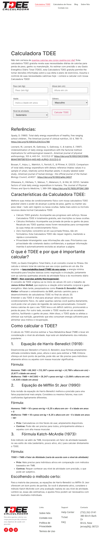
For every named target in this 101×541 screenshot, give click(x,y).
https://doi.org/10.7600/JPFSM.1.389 (70, 188)
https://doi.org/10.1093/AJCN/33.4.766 (30, 141)
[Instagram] (16, 530)
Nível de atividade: (21, 111)
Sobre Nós (85, 4)
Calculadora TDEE (42, 4)
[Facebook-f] (6, 530)
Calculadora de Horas (62, 4)
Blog (76, 4)
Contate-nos (63, 8)
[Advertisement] (50, 30)
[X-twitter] (11, 530)
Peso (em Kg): (19, 86)
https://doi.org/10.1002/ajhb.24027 (54, 177)
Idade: (16, 99)
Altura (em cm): (59, 86)
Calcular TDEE (61, 112)
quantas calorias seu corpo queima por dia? (53, 60)
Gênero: (55, 99)
